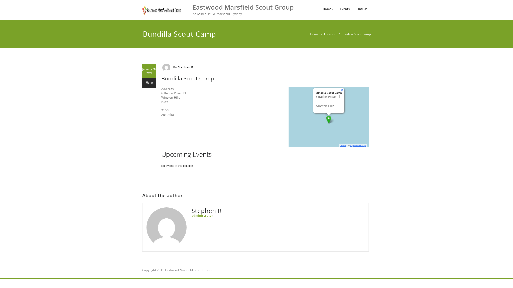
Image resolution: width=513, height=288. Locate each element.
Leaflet (343, 145)
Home (327, 9)
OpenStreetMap (358, 145)
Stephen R (185, 67)
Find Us (362, 9)
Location (330, 34)
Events (345, 9)
